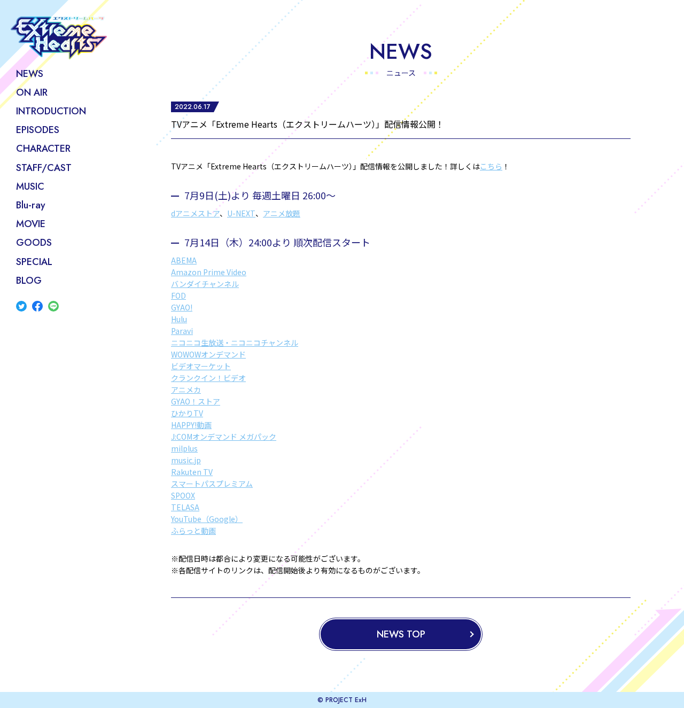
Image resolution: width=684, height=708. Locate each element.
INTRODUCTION (51, 111)
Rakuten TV (192, 471)
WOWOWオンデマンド (208, 354)
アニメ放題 (281, 213)
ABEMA (184, 260)
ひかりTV (187, 413)
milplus (184, 448)
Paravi (182, 330)
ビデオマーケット (201, 366)
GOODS (34, 243)
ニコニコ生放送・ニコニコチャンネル (234, 342)
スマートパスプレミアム (212, 483)
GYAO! (181, 307)
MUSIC (30, 186)
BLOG (29, 280)
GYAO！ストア (195, 401)
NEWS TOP (401, 634)
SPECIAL (34, 262)
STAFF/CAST (44, 168)
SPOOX (183, 495)
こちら (491, 166)
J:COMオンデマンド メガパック (223, 436)
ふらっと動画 (193, 530)
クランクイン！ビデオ (208, 377)
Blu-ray (30, 205)
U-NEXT (241, 213)
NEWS (29, 74)
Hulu (179, 319)
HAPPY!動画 (191, 424)
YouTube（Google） (207, 519)
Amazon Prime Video (208, 272)
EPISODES (37, 130)
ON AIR (32, 92)
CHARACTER (43, 148)
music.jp (186, 460)
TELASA (185, 507)
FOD (178, 295)
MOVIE (30, 224)
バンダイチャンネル (205, 283)
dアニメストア (195, 213)
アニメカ (186, 389)
